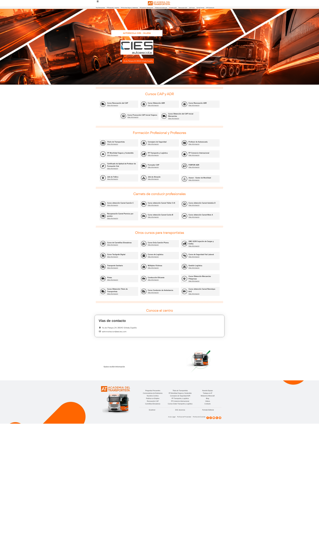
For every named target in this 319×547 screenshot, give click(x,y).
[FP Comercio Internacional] (184, 154)
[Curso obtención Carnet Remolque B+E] (184, 291)
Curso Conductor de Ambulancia (160, 290)
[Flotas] (103, 278)
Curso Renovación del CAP (117, 103)
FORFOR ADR (194, 165)
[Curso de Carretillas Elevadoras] (103, 243)
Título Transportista (100, 7)
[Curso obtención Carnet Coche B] (143, 216)
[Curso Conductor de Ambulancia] (143, 291)
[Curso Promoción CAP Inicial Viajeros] (123, 116)
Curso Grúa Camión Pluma (158, 243)
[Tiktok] (210, 418)
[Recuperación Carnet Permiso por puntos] (103, 216)
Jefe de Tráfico (112, 177)
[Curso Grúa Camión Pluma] (143, 243)
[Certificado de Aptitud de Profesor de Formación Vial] (103, 166)
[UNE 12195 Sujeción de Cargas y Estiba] (184, 243)
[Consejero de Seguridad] (143, 143)
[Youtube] (213, 418)
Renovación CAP (182, 7)
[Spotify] (220, 418)
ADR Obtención (210, 7)
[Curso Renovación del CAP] (103, 104)
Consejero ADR (173, 7)
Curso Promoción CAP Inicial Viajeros (142, 115)
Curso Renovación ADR (198, 103)
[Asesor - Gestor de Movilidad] (184, 179)
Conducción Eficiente (156, 277)
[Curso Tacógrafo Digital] (103, 255)
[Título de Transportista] (103, 143)
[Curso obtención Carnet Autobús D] (184, 204)
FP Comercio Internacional (146, 7)
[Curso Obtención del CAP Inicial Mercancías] (164, 116)
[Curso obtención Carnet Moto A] (184, 216)
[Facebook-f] (207, 418)
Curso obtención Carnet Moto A (201, 215)
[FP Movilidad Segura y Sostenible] (103, 154)
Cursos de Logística (155, 254)
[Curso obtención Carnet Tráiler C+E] (143, 204)
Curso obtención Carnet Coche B (160, 215)
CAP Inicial (192, 7)
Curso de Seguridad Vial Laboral (201, 254)
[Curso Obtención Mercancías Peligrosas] (184, 278)
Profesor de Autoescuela (161, 7)
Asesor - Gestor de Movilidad (200, 178)
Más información (112, 105)
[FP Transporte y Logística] (143, 154)
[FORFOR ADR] (184, 166)
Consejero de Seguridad (157, 142)
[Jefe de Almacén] (143, 178)
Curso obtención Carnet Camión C (120, 203)
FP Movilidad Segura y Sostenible (129, 7)
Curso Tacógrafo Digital (116, 254)
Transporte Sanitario (115, 266)
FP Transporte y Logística (113, 7)
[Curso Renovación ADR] (184, 104)
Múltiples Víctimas (155, 266)
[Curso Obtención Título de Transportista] (103, 291)
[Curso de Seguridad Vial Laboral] (184, 255)
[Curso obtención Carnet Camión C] (103, 204)
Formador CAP (153, 165)
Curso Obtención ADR (156, 103)
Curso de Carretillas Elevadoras (119, 243)
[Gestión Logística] (184, 266)
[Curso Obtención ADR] (143, 104)
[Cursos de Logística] (143, 255)
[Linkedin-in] (217, 418)
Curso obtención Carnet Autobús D (202, 203)
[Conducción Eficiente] (143, 278)
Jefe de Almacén (154, 177)
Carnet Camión (200, 7)
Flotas (109, 277)
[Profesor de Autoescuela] (184, 143)
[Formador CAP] (143, 166)
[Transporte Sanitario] (103, 266)
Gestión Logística (195, 266)
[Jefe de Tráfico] (103, 178)
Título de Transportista (116, 142)
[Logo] (159, 3)
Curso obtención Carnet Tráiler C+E (161, 203)
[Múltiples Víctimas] (143, 266)
